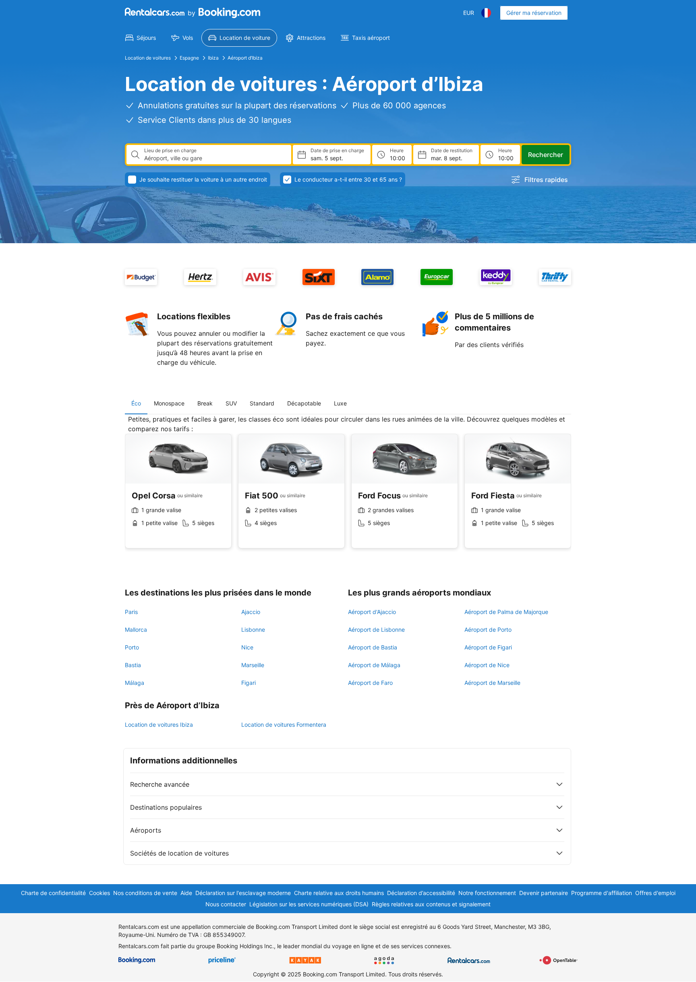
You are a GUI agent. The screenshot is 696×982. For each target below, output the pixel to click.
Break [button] (205, 403)
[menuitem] (140, 38)
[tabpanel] (348, 487)
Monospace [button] (169, 403)
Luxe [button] (340, 403)
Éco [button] (136, 403)
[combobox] (214, 158)
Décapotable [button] (304, 403)
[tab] (136, 403)
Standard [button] (262, 403)
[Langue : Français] (486, 13)
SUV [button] (231, 403)
